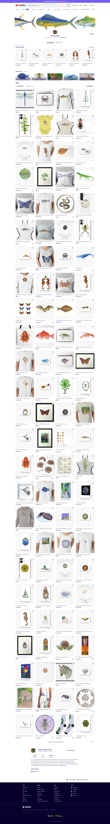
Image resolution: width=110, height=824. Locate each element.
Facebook (75, 789)
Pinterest (75, 795)
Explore (17, 9)
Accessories (75, 9)
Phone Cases (41, 9)
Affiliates (39, 793)
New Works (25, 791)
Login (24, 797)
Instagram (75, 787)
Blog (24, 793)
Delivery (56, 787)
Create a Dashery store (42, 801)
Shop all (91, 47)
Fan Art (24, 789)
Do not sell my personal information (42, 809)
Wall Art (49, 9)
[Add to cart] (73, 138)
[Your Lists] (90, 5)
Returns (55, 789)
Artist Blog (39, 799)
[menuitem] (17, 9)
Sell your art (40, 795)
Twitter (74, 791)
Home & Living (57, 9)
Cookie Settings (57, 801)
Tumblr (74, 793)
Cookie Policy (52, 809)
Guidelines (56, 793)
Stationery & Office (85, 9)
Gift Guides (25, 787)
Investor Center (40, 789)
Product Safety (57, 795)
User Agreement (26, 809)
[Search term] (68, 5)
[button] (55, 1)
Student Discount (26, 795)
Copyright (56, 797)
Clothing (25, 9)
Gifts (93, 9)
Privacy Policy (32, 809)
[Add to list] (27, 50)
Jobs (38, 797)
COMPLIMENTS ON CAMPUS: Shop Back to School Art (55, 1)
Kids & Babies (66, 9)
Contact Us (56, 799)
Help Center (56, 791)
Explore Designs (59, 42)
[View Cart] (93, 5)
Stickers (33, 9)
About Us (39, 787)
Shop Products (50, 42)
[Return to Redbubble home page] (21, 5)
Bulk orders (25, 801)
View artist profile (62, 37)
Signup (24, 799)
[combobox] (48, 5)
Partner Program (41, 791)
